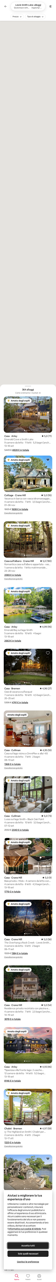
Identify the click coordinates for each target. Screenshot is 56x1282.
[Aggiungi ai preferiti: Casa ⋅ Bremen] (47, 652)
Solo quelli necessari (28, 1253)
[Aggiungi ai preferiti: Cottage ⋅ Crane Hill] (47, 459)
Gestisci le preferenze (28, 1261)
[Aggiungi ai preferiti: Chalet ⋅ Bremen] (47, 1092)
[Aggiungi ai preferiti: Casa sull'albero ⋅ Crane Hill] (47, 525)
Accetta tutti (28, 1245)
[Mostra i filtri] (50, 6)
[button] (20, 450)
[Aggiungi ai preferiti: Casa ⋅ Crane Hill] (47, 841)
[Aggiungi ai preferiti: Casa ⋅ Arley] (47, 400)
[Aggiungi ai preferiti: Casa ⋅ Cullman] (47, 714)
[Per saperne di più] (40, 393)
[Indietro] (5, 6)
